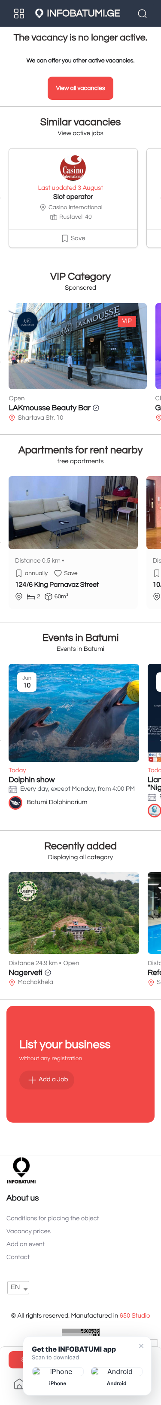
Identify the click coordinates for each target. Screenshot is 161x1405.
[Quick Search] (143, 13)
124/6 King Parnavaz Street (57, 585)
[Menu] (19, 13)
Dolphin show (32, 780)
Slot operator (73, 197)
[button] (73, 238)
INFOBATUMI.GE (83, 13)
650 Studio (134, 1316)
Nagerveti (26, 973)
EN (15, 1287)
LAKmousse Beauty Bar (50, 408)
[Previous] (0, 542)
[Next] (160, 542)
